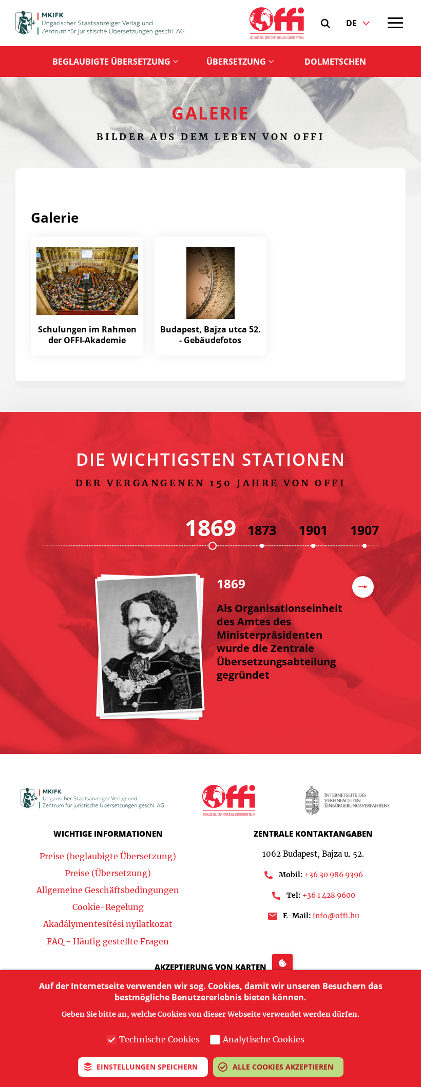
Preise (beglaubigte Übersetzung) (108, 856)
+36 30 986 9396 (333, 874)
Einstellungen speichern (147, 1067)
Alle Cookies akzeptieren (283, 1067)
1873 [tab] (261, 530)
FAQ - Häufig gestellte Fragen (108, 941)
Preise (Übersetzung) (108, 873)
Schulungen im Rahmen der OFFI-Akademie (87, 335)
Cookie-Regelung (108, 907)
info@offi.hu (336, 915)
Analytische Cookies (263, 1039)
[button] (325, 23)
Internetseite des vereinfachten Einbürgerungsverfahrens (346, 800)
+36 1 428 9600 (328, 895)
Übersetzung (236, 61)
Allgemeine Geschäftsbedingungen (107, 890)
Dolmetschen (335, 61)
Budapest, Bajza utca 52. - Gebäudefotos (210, 335)
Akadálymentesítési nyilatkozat (108, 924)
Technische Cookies (159, 1039)
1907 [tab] (364, 530)
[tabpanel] (215, 652)
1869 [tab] (210, 527)
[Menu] (395, 23)
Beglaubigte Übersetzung (111, 61)
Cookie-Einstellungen (282, 962)
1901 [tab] (313, 530)
